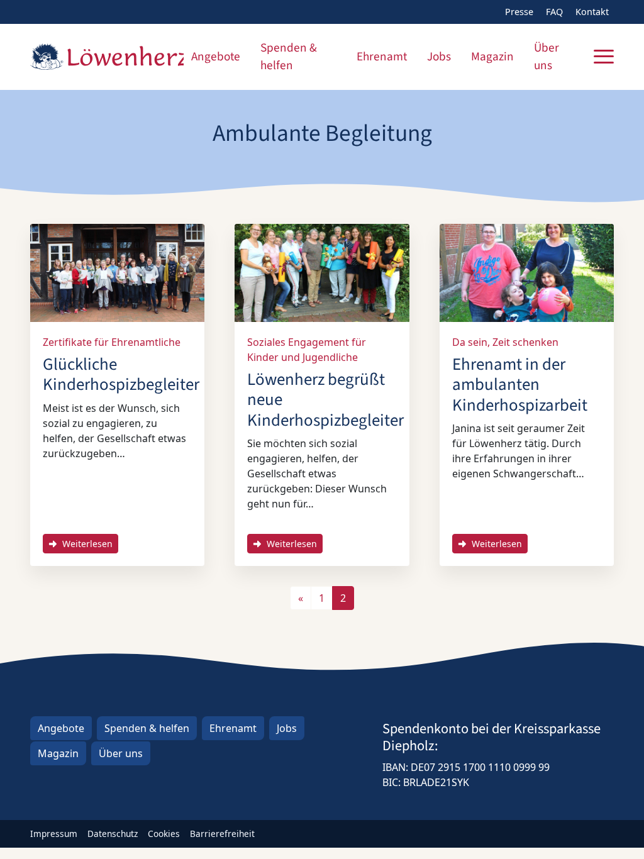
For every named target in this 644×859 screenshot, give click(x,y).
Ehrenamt (382, 56)
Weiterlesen (86, 544)
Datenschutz (112, 834)
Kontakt (592, 12)
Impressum (53, 834)
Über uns (546, 57)
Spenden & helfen (288, 57)
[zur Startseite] (107, 56)
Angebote (215, 56)
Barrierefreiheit (222, 834)
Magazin (492, 56)
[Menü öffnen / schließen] (604, 57)
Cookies (164, 834)
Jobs (439, 56)
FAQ (554, 12)
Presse (519, 12)
